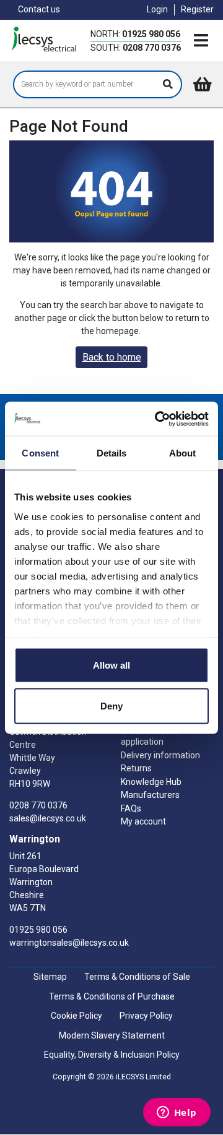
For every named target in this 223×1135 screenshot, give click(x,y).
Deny (111, 705)
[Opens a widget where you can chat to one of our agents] (176, 1113)
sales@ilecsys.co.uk (47, 818)
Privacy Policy (146, 1016)
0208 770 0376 (152, 48)
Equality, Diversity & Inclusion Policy (112, 1055)
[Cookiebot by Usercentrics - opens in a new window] (157, 419)
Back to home (111, 357)
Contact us (39, 9)
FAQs (131, 808)
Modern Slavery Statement (112, 1035)
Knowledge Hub (151, 782)
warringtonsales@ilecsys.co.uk (69, 943)
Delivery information (160, 755)
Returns (136, 768)
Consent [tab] (40, 453)
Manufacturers (150, 795)
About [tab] (182, 453)
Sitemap (50, 977)
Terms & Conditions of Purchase (112, 996)
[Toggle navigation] (201, 41)
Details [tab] (112, 453)
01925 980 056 (151, 34)
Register (197, 9)
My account (143, 821)
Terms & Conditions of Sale (137, 977)
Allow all (111, 665)
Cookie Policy (76, 1016)
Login (157, 9)
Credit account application (149, 736)
